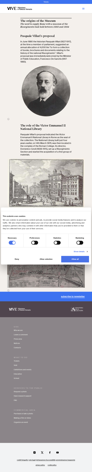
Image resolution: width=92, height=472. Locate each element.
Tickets (46, 2)
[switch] (34, 243)
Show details (79, 251)
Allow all (75, 259)
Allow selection (46, 259)
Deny (17, 259)
